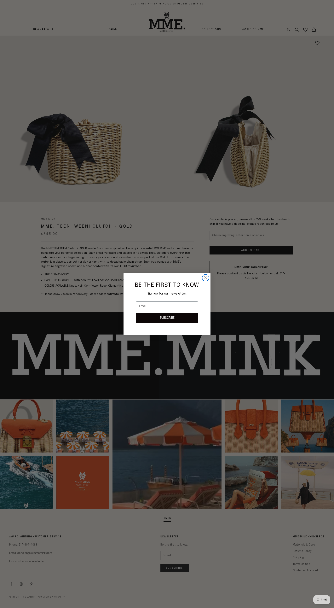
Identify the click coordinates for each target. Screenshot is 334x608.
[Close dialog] (205, 277)
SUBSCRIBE (167, 317)
